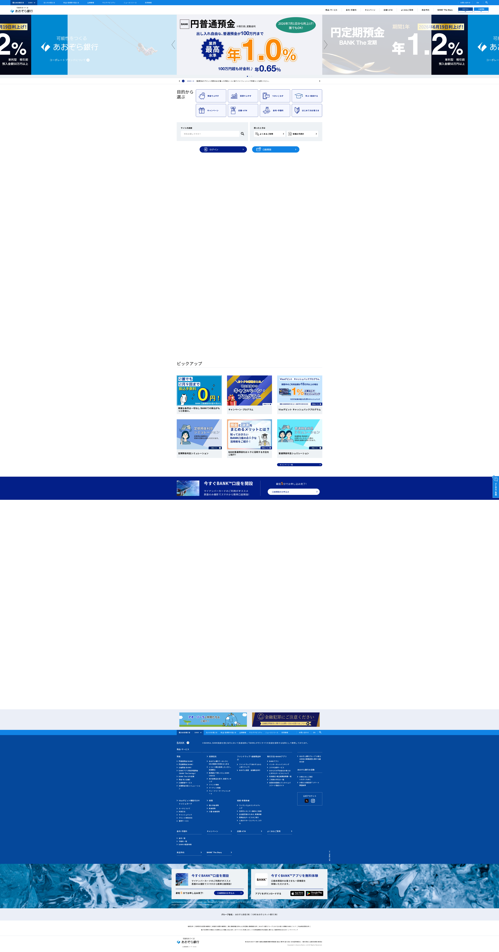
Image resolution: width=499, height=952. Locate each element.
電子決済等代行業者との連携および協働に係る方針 (217, 930)
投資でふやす (245, 96)
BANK (30, 2)
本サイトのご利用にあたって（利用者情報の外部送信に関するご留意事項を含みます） (261, 930)
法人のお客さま (49, 2)
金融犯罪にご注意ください (228, 657)
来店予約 (425, 10)
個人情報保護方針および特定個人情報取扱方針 (242, 926)
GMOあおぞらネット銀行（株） (265, 914)
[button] (247, 76)
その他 (236, 600)
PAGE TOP (329, 857)
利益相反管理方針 (303, 926)
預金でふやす (213, 96)
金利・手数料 (351, 10)
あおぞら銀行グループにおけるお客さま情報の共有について (277, 926)
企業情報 (90, 2)
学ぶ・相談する (311, 96)
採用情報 (148, 2)
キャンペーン (370, 10)
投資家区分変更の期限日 (203, 926)
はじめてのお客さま (310, 110)
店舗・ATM (388, 10)
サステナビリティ (109, 2)
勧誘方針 (190, 926)
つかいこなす (278, 96)
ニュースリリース (130, 2)
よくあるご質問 (407, 10)
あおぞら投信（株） (242, 914)
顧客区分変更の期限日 (219, 926)
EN (478, 2)
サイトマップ (294, 930)
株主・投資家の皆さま (71, 2)
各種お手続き (298, 134)
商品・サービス (331, 10)
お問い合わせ (465, 2)
